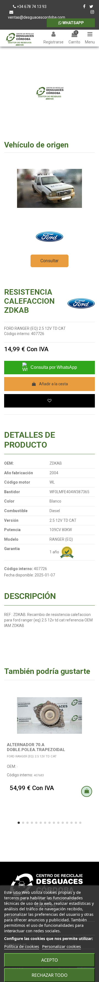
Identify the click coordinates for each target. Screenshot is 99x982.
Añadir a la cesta (53, 384)
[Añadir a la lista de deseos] (49, 401)
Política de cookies (21, 946)
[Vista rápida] (91, 707)
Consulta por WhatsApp (54, 367)
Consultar (49, 260)
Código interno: (17, 333)
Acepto (49, 960)
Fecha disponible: (19, 575)
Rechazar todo (50, 975)
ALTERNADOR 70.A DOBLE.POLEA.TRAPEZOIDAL (36, 747)
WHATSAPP (73, 23)
